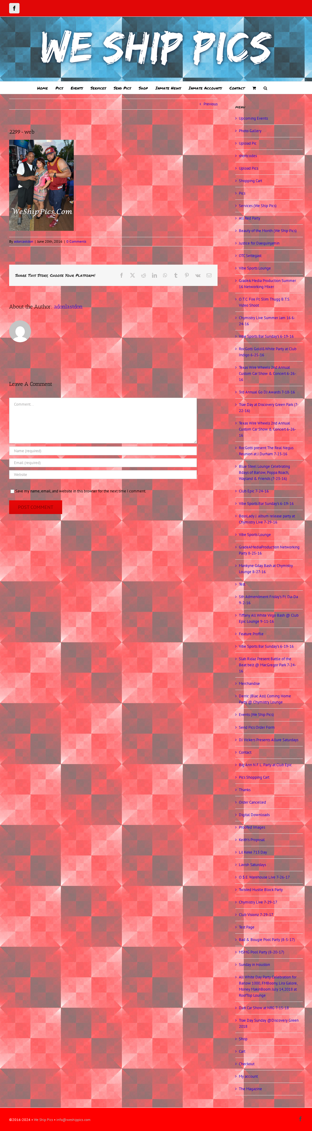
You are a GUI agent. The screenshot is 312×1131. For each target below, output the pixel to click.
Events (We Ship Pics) (256, 714)
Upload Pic (248, 143)
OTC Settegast (250, 255)
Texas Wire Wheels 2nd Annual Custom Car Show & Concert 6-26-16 (267, 373)
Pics (242, 193)
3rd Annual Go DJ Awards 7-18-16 (267, 392)
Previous (211, 104)
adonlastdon (23, 241)
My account (248, 1076)
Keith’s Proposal (252, 839)
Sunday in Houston (254, 964)
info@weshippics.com (73, 1119)
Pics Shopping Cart (254, 777)
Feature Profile (251, 633)
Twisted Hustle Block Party (261, 889)
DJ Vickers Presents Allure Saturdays (268, 739)
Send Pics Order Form (257, 727)
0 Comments (76, 241)
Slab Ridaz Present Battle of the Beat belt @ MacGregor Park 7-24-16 (267, 665)
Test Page (246, 927)
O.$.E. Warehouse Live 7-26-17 (264, 877)
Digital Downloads (254, 814)
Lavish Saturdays (252, 864)
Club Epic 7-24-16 (254, 491)
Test (242, 584)
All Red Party (249, 218)
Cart (242, 1051)
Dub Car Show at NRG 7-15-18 (264, 1007)
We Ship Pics (43, 1119)
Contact (245, 752)
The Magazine (250, 1088)
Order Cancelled (252, 802)
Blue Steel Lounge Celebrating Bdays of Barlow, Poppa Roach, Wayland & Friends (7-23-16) (264, 472)
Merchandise (249, 683)
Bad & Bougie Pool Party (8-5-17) (267, 939)
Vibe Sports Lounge (255, 268)
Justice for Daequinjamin (259, 243)
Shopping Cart (250, 180)
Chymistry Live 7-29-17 (258, 902)
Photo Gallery (250, 130)
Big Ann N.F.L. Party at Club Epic (265, 764)
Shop (243, 1038)
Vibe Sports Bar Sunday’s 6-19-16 (266, 336)
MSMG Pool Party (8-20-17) (261, 952)
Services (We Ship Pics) (258, 205)
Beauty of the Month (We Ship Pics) (268, 230)
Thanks (244, 789)
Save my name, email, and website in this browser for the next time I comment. (80, 491)
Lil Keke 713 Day (253, 852)
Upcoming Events (253, 118)
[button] (265, 88)
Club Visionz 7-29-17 (256, 914)
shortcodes (248, 155)
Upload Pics (248, 168)
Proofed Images (252, 827)
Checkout (246, 1063)
